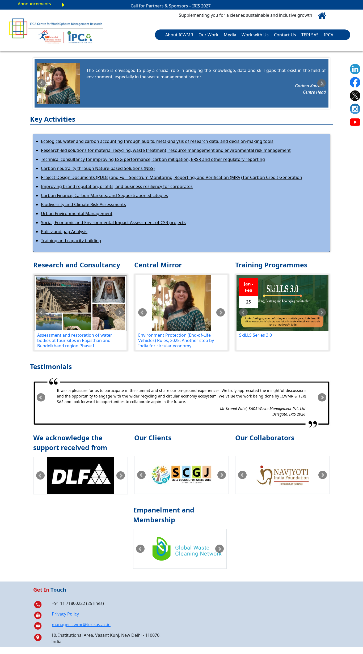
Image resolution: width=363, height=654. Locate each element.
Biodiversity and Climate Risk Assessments (83, 204)
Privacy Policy (65, 614)
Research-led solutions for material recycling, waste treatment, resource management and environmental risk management (166, 150)
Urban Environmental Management (76, 213)
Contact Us (285, 35)
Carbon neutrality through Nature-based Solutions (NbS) (98, 168)
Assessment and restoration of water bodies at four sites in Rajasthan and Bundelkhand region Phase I (40, 341)
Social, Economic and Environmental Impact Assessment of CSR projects (113, 222)
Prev (41, 83)
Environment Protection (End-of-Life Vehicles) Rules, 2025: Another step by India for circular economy (176, 341)
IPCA (328, 35)
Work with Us (255, 35)
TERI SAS (310, 35)
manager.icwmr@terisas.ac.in (81, 624)
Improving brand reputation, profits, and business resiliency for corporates (117, 186)
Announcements (34, 4)
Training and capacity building (71, 240)
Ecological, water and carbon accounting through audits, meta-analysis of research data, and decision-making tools (157, 141)
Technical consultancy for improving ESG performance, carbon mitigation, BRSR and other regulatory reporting (153, 159)
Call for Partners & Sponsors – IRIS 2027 (157, 6)
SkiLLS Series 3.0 (255, 335)
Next (321, 83)
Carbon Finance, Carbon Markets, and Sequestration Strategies (104, 195)
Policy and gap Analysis (64, 231)
